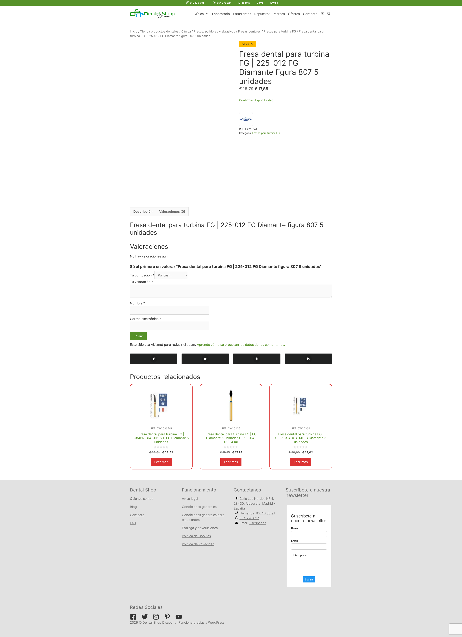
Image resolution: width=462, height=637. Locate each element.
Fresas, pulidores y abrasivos (214, 31)
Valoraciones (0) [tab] (172, 211)
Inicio (133, 31)
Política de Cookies (196, 536)
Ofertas (294, 14)
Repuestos (262, 14)
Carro (260, 2)
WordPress (216, 622)
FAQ (133, 523)
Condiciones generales (199, 507)
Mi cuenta (244, 2)
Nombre (137, 303)
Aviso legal (190, 498)
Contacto (310, 14)
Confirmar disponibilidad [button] (256, 100)
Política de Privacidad (198, 544)
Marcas (279, 14)
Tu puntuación (142, 275)
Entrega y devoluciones (200, 528)
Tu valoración (141, 282)
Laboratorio (221, 14)
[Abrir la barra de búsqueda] (329, 14)
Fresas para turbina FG (280, 31)
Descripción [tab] (142, 211)
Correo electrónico (145, 319)
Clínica (199, 14)
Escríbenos (257, 523)
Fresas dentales (249, 31)
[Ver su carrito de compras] (322, 14)
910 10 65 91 (197, 2)
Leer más (161, 462)
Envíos (274, 2)
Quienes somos (141, 498)
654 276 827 (224, 2)
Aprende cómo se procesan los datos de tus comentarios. (241, 344)
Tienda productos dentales (159, 31)
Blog (133, 507)
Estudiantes (242, 14)
